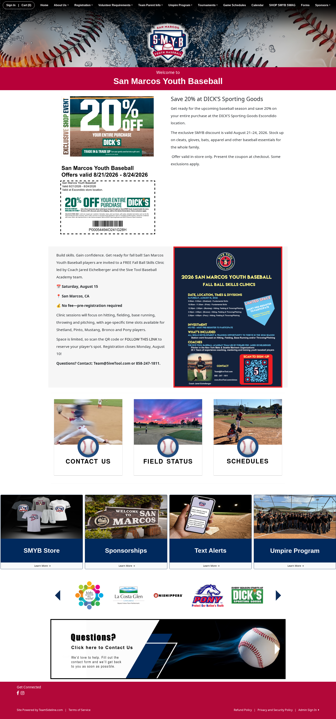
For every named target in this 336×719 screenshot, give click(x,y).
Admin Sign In (308, 710)
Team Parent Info (149, 5)
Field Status (168, 461)
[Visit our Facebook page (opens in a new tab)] (19, 693)
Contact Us (88, 461)
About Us (60, 5)
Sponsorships (126, 550)
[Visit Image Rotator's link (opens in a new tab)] (168, 649)
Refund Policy (243, 710)
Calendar (257, 5)
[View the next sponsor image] (278, 595)
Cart (26, 5)
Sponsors (321, 5)
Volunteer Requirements (114, 5)
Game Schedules (234, 5)
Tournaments (207, 5)
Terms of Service (79, 710)
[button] (58, 649)
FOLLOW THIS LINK (141, 339)
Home (44, 5)
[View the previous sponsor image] (57, 595)
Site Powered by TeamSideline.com (40, 710)
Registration (82, 5)
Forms (305, 5)
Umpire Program (179, 5)
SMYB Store (42, 550)
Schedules (248, 461)
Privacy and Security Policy (275, 710)
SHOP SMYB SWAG (282, 5)
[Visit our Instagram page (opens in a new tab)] (23, 693)
